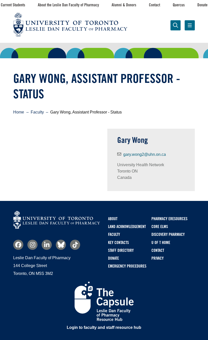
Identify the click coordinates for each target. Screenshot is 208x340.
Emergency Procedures (127, 266)
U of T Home (160, 242)
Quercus (179, 5)
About (112, 218)
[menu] (190, 25)
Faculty (173, 50)
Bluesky (61, 245)
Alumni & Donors (124, 5)
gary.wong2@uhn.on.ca (144, 154)
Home (18, 112)
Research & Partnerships (81, 53)
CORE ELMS (159, 226)
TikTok (75, 245)
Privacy (157, 258)
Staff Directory (121, 250)
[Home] (56, 227)
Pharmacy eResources (169, 218)
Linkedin (47, 245)
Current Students (13, 5)
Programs (35, 50)
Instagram (32, 245)
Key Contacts (118, 242)
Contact (154, 5)
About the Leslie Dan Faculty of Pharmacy (68, 5)
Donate (202, 5)
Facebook (18, 245)
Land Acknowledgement (127, 226)
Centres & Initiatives (127, 50)
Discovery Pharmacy (168, 234)
